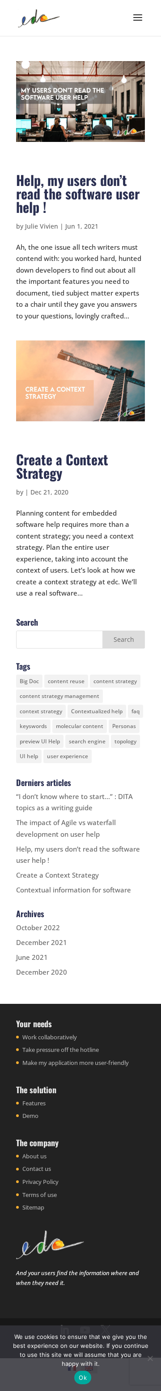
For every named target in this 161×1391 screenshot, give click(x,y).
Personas (124, 726)
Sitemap (33, 1207)
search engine (87, 741)
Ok (83, 1377)
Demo (30, 1116)
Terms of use (39, 1195)
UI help (29, 756)
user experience (67, 756)
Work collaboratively (49, 1037)
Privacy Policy (40, 1182)
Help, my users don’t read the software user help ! (78, 193)
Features (34, 1103)
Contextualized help (97, 711)
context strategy (41, 711)
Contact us (36, 1169)
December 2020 (41, 971)
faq (135, 711)
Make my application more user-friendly (75, 1063)
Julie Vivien (41, 226)
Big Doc (29, 681)
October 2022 (38, 927)
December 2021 (41, 942)
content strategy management (59, 696)
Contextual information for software (73, 889)
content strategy (115, 681)
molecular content (79, 726)
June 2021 (32, 957)
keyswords (33, 726)
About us (34, 1156)
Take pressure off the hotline (60, 1050)
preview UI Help (40, 741)
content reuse (66, 681)
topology (125, 741)
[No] (149, 1358)
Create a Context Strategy (62, 466)
